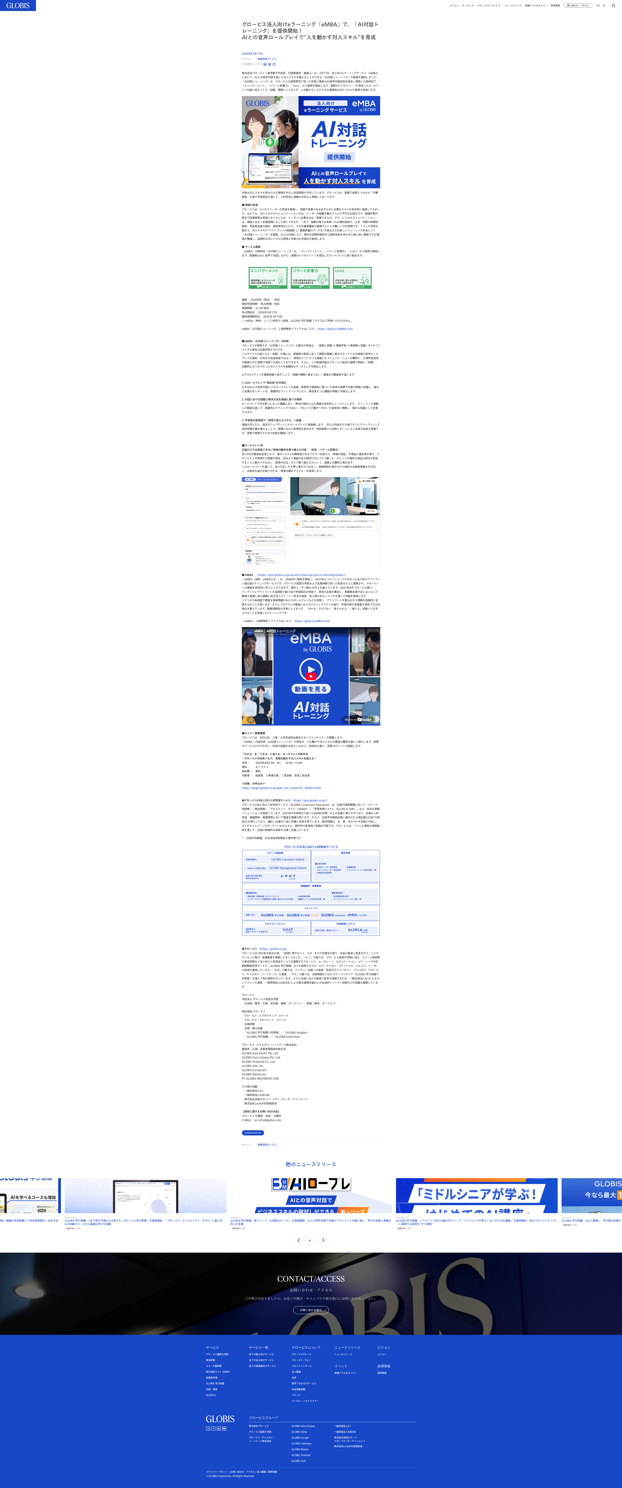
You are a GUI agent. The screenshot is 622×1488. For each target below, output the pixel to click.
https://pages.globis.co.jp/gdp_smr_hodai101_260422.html (281, 788)
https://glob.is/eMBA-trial (335, 329)
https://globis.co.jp (273, 949)
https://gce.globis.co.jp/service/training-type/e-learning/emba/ (301, 575)
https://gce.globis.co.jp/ (310, 800)
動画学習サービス (267, 59)
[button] (311, 1310)
